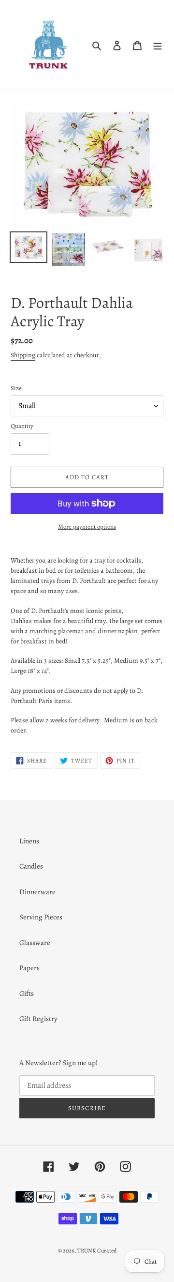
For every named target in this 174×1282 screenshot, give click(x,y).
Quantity (22, 426)
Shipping (23, 355)
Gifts (26, 993)
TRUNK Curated (96, 1250)
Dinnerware (37, 892)
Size (16, 388)
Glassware (34, 942)
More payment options (87, 526)
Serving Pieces (40, 917)
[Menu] (157, 44)
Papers (29, 968)
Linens (29, 841)
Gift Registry (38, 1018)
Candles (31, 866)
